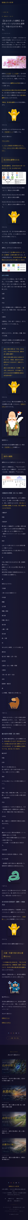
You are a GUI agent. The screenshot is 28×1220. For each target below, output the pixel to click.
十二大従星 (15, 73)
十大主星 (8, 73)
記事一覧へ (5, 12)
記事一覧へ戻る (14, 1038)
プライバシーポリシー (14, 1209)
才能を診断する (17, 1200)
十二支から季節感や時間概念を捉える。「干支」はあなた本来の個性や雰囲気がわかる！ (14, 148)
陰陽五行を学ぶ (6, 1023)
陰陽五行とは (5, 1018)
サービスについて (7, 1207)
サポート (21, 1211)
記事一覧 (9, 1200)
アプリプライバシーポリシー (11, 1211)
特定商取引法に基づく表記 (19, 1207)
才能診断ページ (8, 132)
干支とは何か (5, 141)
